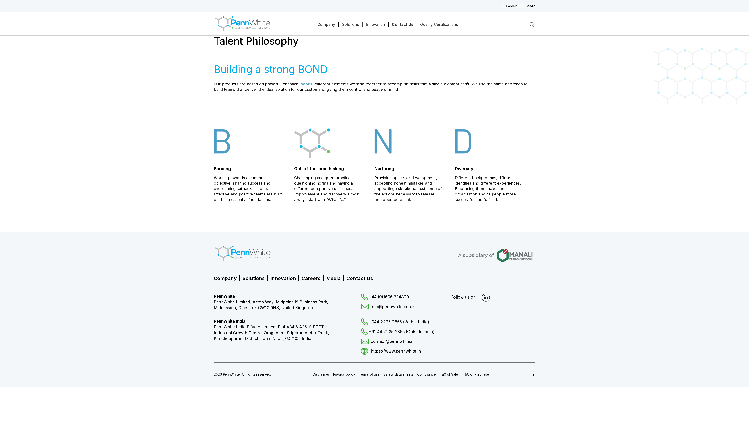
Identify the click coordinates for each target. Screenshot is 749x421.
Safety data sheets (398, 374)
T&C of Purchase (476, 374)
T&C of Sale (449, 374)
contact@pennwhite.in (393, 341)
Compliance (426, 374)
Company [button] (326, 24)
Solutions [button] (350, 24)
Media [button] (530, 6)
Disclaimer (321, 374)
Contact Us (359, 278)
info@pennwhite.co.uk (393, 306)
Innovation (375, 24)
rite (531, 374)
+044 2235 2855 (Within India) (399, 321)
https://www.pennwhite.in (396, 351)
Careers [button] (512, 6)
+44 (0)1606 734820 (389, 297)
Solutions (253, 278)
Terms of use (369, 374)
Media (333, 278)
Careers (311, 278)
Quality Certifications (439, 24)
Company (225, 278)
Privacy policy (344, 374)
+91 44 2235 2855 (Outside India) (402, 331)
